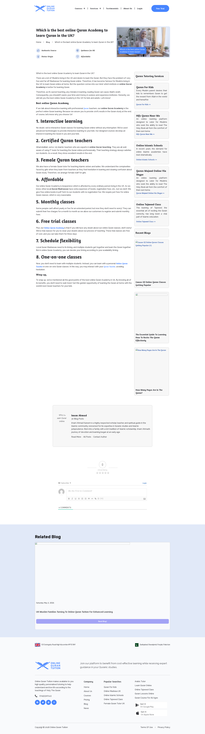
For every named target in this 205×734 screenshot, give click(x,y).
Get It (143, 712)
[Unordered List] (85, 498)
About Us (127, 8)
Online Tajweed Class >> (146, 221)
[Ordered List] (82, 498)
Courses (78, 8)
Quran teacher (109, 266)
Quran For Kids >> (143, 104)
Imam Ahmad (79, 415)
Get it (143, 704)
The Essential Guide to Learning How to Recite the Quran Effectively (151, 337)
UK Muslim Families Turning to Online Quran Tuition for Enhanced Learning (74, 611)
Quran (86, 108)
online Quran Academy (54, 228)
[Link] (95, 498)
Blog (48, 42)
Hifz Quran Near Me (148, 115)
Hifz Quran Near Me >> (145, 134)
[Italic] (72, 498)
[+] (102, 498)
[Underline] (75, 498)
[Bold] (69, 498)
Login (139, 8)
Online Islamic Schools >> (146, 159)
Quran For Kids (145, 87)
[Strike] (79, 498)
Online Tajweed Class (148, 204)
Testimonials (112, 8)
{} (98, 498)
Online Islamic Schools (149, 145)
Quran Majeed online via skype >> (150, 193)
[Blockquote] (89, 498)
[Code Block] (92, 498)
